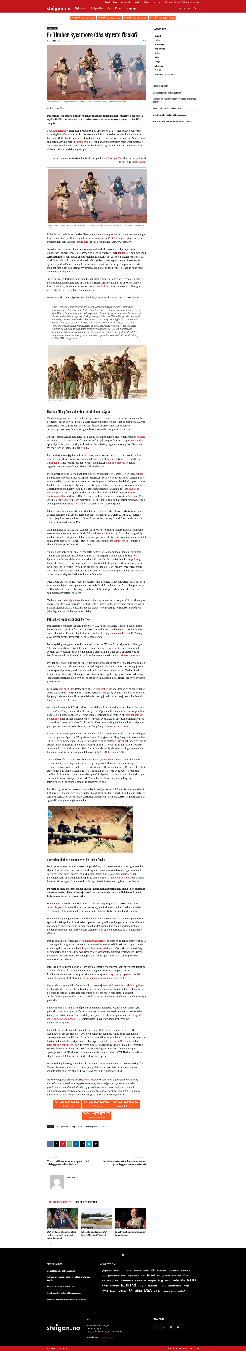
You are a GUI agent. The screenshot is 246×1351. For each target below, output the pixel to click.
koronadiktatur (127, 1281)
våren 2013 (102, 533)
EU (153, 1270)
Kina (185, 1275)
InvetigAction (115, 158)
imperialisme (133, 1276)
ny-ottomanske (91, 978)
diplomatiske (128, 974)
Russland (128, 1285)
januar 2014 (124, 253)
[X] (185, 8)
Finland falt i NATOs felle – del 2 (167, 108)
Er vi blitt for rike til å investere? (167, 93)
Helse (115, 2)
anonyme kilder (120, 633)
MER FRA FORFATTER (86, 1202)
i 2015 (82, 1033)
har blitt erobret (116, 462)
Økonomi (168, 2)
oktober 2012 (81, 448)
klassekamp (107, 1280)
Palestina (114, 1285)
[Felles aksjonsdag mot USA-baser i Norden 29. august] (96, 1218)
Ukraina (135, 1290)
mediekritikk (178, 1280)
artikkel (138, 474)
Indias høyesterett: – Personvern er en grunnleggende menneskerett (124, 1163)
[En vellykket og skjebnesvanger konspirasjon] (130, 1218)
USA (104, 1127)
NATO (191, 1280)
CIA (57, 1127)
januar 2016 (81, 241)
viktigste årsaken (76, 503)
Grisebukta (126, 1041)
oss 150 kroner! (87, 18)
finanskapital (162, 1271)
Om (109, 8)
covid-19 (128, 1271)
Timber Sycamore (92, 1127)
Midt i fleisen (138, 162)
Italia (159, 1276)
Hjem (49, 24)
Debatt (107, 2)
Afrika (116, 1271)
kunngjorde (59, 130)
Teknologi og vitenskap (190, 2)
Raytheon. (133, 496)
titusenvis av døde (119, 877)
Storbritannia (174, 1285)
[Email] (82, 1144)
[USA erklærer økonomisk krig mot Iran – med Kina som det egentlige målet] (62, 1218)
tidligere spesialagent (94, 1048)
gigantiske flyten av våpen (83, 600)
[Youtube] (189, 8)
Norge (160, 2)
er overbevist (108, 759)
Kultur (146, 2)
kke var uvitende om (116, 726)
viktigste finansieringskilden (96, 948)
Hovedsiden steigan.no (177, 1348)
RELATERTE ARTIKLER (60, 1202)
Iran (143, 1275)
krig (73, 1127)
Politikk (177, 2)
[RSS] (180, 8)
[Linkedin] (76, 1144)
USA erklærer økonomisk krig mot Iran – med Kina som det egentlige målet (61, 1234)
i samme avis (81, 142)
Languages (132, 8)
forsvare (88, 455)
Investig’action (82, 1079)
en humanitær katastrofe (91, 940)
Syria (80, 1127)
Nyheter (79, 8)
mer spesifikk (66, 689)
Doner (118, 8)
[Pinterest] (63, 1144)
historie (123, 1276)
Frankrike (185, 1270)
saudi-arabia (153, 1286)
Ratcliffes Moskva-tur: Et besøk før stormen (172, 121)
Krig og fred (137, 2)
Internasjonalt (125, 2)
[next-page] (53, 1244)
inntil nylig (53, 462)
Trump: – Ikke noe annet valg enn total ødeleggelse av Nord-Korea (68, 1163)
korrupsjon (152, 1281)
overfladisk (102, 286)
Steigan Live (97, 8)
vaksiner (158, 1291)
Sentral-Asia (127, 985)
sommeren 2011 (121, 541)
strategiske (112, 974)
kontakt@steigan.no (108, 1337)
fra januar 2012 (116, 752)
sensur (163, 1286)
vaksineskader (170, 1291)
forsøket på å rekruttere (60, 1045)
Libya (50, 492)
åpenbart (100, 234)
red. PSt (53, 41)
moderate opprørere (129, 655)
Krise (167, 1280)
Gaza (104, 1275)
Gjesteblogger (52, 28)
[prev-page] (49, 1244)
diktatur (146, 1271)
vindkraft (181, 1291)
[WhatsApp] (69, 1144)
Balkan (132, 488)
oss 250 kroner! (113, 18)
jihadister (65, 1127)
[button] (195, 8)
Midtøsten (114, 985)
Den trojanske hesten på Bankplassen (169, 115)
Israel (151, 1275)
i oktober (85, 297)
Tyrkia (112, 1291)
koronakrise (140, 1280)
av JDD (117, 741)
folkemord (174, 1270)
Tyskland (122, 1290)
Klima (117, 1281)
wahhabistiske (111, 978)
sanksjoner (142, 1286)
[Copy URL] (96, 1144)
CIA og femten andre (131, 440)
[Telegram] (89, 1144)
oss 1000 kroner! (166, 18)
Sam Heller (102, 689)
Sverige (186, 1286)
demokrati (137, 1271)
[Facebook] (175, 8)
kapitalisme (176, 1276)
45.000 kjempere (117, 238)
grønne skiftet (113, 1276)
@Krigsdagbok (107, 1271)
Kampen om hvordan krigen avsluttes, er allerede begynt (174, 100)
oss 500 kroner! (139, 18)
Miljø (153, 2)
